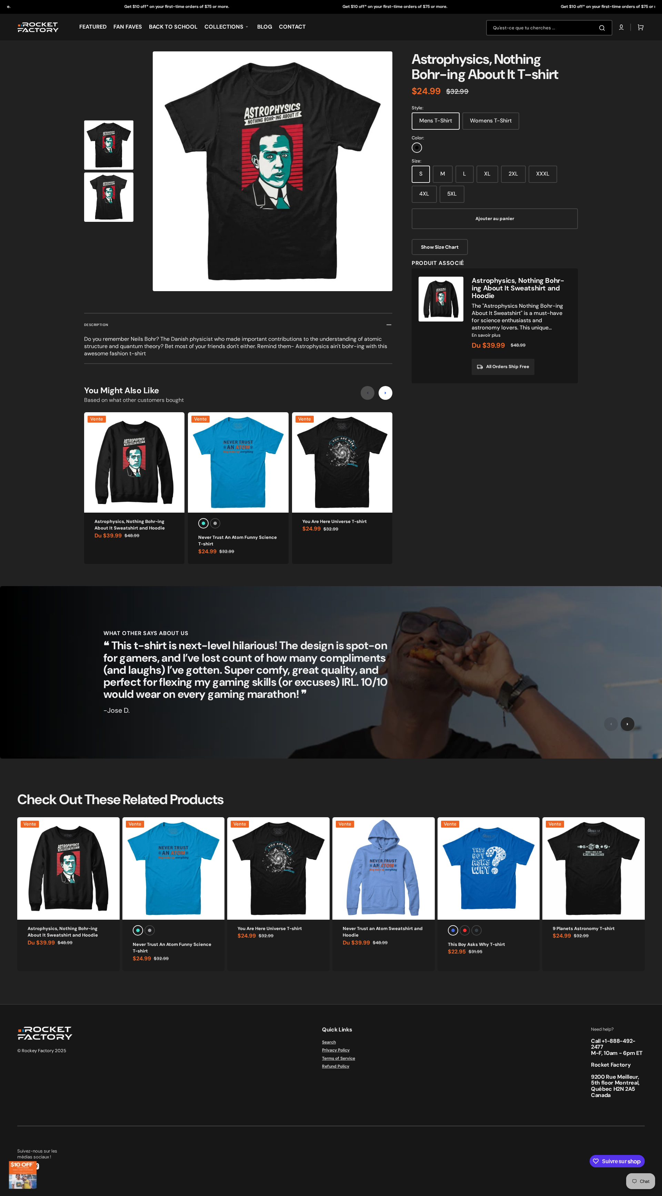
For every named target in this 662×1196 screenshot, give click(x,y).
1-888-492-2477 (613, 1044)
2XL (513, 173)
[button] (621, 27)
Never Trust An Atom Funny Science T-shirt (237, 540)
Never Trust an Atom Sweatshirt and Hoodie (383, 932)
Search (329, 1042)
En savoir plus (486, 335)
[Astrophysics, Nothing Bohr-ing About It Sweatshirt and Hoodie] (495, 325)
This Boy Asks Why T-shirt (476, 944)
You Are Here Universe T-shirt (334, 521)
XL (487, 173)
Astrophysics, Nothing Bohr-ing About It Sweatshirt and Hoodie (129, 524)
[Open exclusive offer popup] (23, 1175)
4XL (424, 193)
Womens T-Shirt (491, 120)
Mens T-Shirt (435, 120)
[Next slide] (385, 393)
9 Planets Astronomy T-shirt (584, 928)
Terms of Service (338, 1058)
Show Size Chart (440, 247)
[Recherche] (603, 28)
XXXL (543, 173)
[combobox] (549, 28)
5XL (452, 193)
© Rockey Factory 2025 (41, 1051)
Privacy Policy (336, 1050)
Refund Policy (335, 1066)
